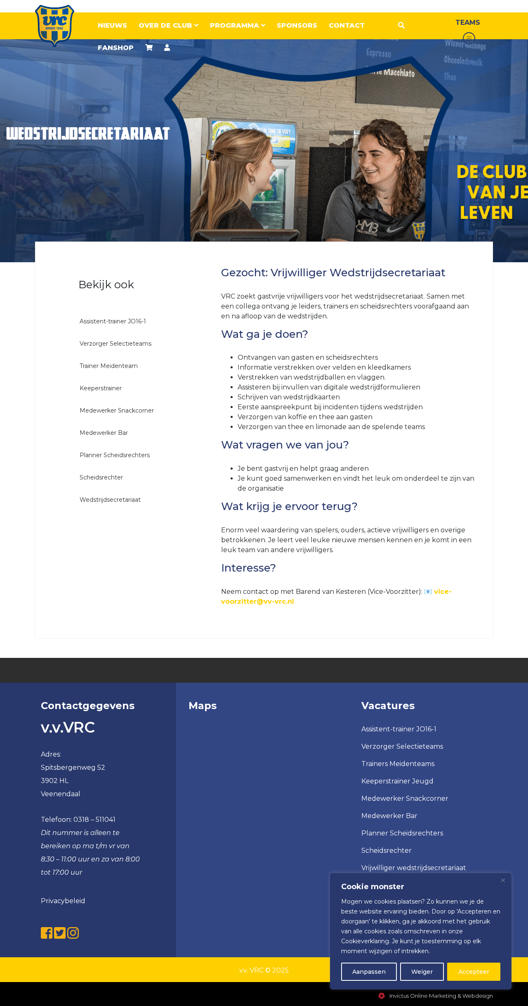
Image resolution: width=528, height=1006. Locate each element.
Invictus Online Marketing (422, 995)
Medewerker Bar (389, 816)
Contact (347, 25)
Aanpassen (369, 971)
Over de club (166, 25)
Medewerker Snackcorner (404, 798)
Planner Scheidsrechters (402, 833)
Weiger (422, 971)
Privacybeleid (63, 901)
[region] (421, 931)
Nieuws (112, 25)
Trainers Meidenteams (397, 764)
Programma (235, 25)
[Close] (503, 880)
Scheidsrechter (386, 850)
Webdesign (477, 995)
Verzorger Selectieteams (402, 746)
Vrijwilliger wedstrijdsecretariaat (413, 868)
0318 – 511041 (94, 819)
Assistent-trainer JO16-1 (398, 729)
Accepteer (473, 971)
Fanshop (116, 48)
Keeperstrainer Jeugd (397, 781)
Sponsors (297, 25)
